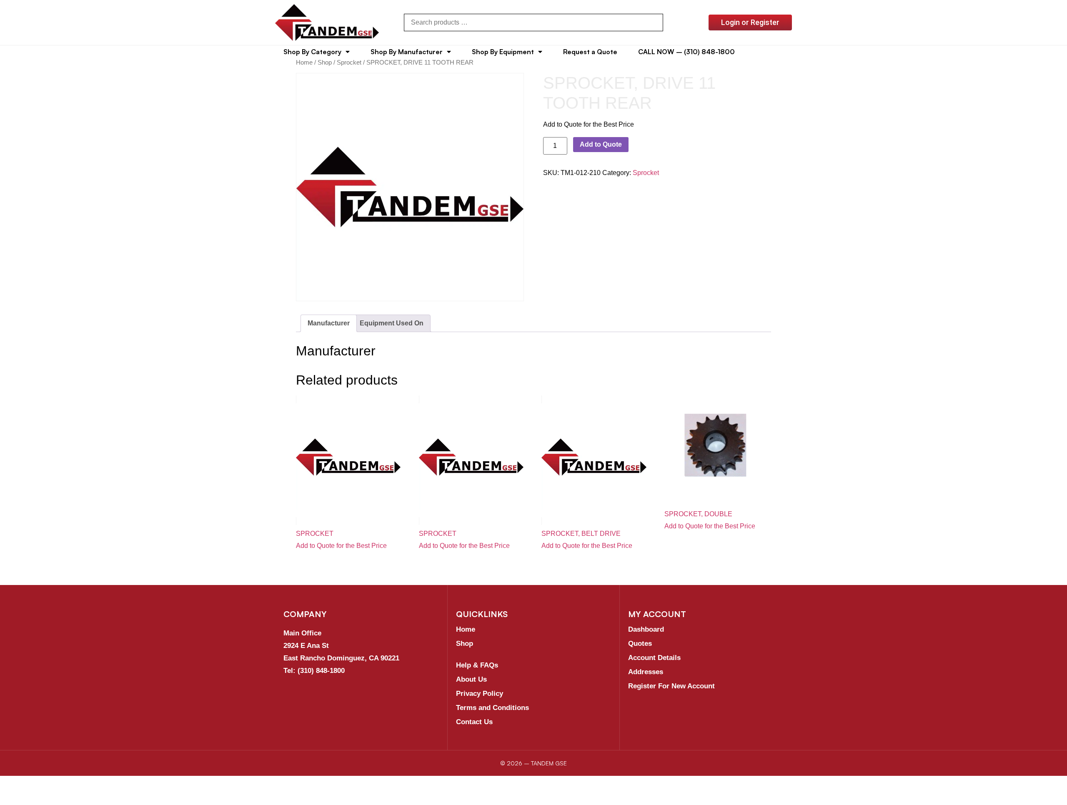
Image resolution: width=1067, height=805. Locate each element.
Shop (325, 62)
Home (304, 62)
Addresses (645, 672)
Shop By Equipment (503, 52)
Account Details (654, 658)
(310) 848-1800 (321, 671)
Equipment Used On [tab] (391, 323)
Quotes (640, 644)
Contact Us (474, 722)
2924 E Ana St (306, 646)
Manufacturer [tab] (329, 323)
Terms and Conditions (492, 708)
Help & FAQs (477, 665)
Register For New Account (671, 686)
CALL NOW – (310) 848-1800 (686, 52)
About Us (471, 679)
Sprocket (349, 62)
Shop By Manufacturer (407, 52)
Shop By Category (312, 52)
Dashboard (646, 629)
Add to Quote (601, 144)
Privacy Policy (479, 694)
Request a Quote (590, 52)
